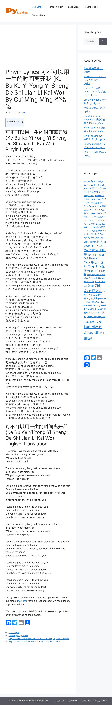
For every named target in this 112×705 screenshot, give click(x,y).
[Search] (103, 41)
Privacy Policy (100, 700)
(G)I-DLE (87, 181)
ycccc (100, 299)
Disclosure (85, 700)
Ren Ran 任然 (94, 254)
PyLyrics (21, 601)
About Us (59, 700)
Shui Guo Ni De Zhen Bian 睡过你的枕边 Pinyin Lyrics (94, 119)
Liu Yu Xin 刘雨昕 (97, 227)
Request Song (38, 15)
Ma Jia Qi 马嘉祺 (90, 231)
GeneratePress (40, 700)
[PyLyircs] (17, 10)
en (101, 203)
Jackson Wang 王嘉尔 (95, 217)
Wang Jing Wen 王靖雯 (96, 275)
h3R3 (88, 213)
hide (20, 121)
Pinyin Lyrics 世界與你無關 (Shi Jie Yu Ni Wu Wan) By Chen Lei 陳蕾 (39, 638)
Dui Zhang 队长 (98, 199)
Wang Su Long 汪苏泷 (92, 278)
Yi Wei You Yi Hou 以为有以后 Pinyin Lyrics (95, 80)
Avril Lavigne (98, 181)
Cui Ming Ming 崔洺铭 (18, 635)
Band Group (74, 6)
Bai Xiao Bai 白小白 (91, 185)
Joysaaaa (99, 220)
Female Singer (56, 6)
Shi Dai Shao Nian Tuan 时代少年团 (94, 258)
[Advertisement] (37, 49)
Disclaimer (72, 700)
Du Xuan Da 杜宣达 (91, 203)
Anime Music (91, 6)
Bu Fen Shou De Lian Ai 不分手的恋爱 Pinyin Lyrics (95, 91)
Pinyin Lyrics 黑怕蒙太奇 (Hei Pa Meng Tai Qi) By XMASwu (35, 641)
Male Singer (37, 6)
